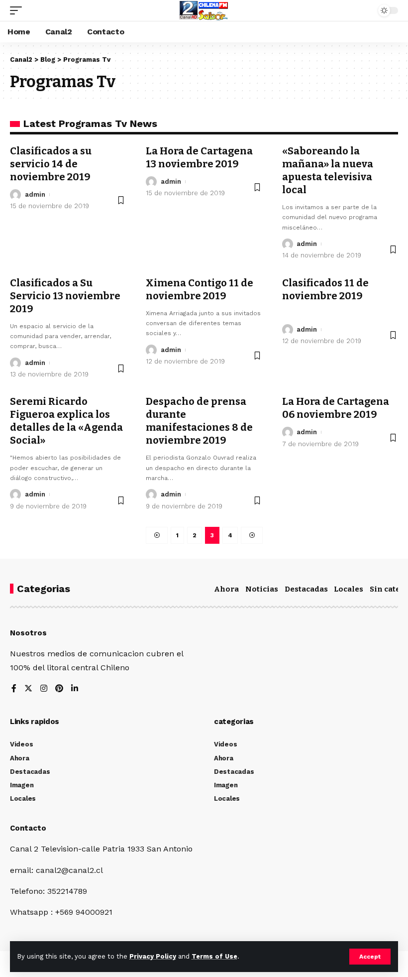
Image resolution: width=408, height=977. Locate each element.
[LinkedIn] (75, 689)
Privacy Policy (152, 956)
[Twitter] (28, 689)
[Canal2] (204, 10)
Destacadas (306, 589)
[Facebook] (14, 689)
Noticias (261, 589)
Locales (348, 589)
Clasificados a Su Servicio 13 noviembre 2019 (65, 296)
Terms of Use (214, 956)
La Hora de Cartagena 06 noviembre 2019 (335, 407)
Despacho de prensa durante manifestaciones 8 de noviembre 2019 (199, 420)
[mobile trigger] (18, 10)
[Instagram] (44, 689)
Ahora (226, 589)
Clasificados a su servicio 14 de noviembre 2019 (51, 164)
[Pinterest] (59, 689)
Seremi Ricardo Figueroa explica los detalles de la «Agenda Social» (66, 420)
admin (35, 194)
